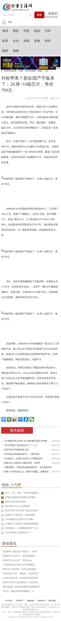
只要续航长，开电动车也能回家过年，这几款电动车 (28, 467)
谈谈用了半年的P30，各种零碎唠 (20, 515)
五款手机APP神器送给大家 (16, 450)
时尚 (48, 40)
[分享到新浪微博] (14, 419)
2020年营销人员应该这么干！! (19, 532)
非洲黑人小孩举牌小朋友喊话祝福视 (21, 524)
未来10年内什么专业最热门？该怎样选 (20, 582)
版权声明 (41, 601)
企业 (16, 40)
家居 (5, 40)
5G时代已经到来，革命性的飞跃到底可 (20, 578)
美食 (37, 40)
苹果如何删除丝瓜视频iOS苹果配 (20, 497)
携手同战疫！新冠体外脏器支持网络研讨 (21, 587)
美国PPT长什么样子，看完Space (17, 560)
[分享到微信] (31, 419)
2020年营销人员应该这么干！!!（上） (21, 445)
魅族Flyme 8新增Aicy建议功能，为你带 (22, 463)
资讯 (5, 30)
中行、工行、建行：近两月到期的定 (21, 493)
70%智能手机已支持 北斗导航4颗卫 (19, 565)
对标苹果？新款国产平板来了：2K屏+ (20, 551)
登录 (10, 22)
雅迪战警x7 (24, 410)
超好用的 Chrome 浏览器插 (17, 506)
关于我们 (8, 601)
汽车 (48, 30)
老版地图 (30, 601)
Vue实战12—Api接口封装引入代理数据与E (23, 458)
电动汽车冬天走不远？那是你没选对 (21, 510)
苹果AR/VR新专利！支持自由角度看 (19, 569)
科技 (26, 30)
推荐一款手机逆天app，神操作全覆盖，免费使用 (26, 472)
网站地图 (52, 601)
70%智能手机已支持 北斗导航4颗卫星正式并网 (25, 441)
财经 (16, 30)
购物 (16, 50)
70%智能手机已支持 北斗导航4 (19, 519)
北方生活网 (30, 71)
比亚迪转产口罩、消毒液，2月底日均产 (21, 573)
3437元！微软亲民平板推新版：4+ (18, 591)
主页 (21, 71)
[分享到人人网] (26, 419)
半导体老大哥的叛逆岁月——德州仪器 (21, 454)
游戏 (26, 40)
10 (2, 533)
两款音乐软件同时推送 (15, 502)
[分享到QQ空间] (9, 419)
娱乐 (37, 30)
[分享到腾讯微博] (20, 419)
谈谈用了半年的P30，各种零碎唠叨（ (20, 556)
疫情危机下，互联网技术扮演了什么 (21, 528)
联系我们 (19, 601)
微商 (5, 50)
